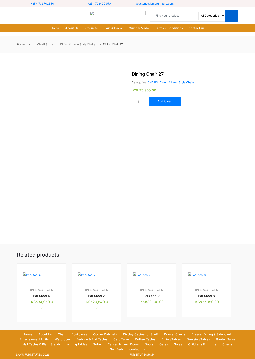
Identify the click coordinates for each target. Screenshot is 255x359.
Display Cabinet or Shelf (140, 334)
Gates (163, 344)
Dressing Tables (198, 339)
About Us (71, 28)
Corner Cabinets (105, 334)
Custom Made (139, 28)
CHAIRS (42, 44)
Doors (149, 344)
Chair (62, 334)
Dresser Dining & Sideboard (211, 334)
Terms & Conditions (169, 28)
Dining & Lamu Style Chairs (77, 44)
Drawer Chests (174, 334)
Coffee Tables (145, 339)
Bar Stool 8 (206, 296)
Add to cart (165, 101)
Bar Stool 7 (151, 296)
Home (55, 28)
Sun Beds (117, 349)
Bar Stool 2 (96, 296)
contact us (196, 28)
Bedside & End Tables (91, 339)
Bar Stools (36, 289)
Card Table (121, 339)
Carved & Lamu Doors (123, 344)
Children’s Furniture (202, 344)
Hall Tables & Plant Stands (42, 344)
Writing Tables (77, 344)
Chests (227, 344)
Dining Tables (171, 339)
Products (91, 28)
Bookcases (79, 334)
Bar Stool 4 (41, 296)
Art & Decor (114, 28)
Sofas (97, 344)
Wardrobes (63, 339)
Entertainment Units (34, 339)
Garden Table (225, 339)
